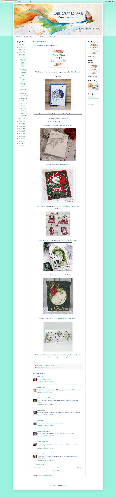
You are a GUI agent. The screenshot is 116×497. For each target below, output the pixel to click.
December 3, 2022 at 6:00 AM (45, 381)
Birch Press (75, 72)
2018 (20, 126)
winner (60, 368)
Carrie (39, 421)
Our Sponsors (39, 36)
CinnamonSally (41, 431)
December (23, 57)
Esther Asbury (73, 240)
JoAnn (70, 275)
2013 (20, 138)
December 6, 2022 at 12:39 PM (45, 460)
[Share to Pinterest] (53, 365)
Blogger (65, 485)
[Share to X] (50, 365)
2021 (20, 119)
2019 (20, 124)
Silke (59, 76)
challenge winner (54, 368)
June (21, 103)
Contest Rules (27, 36)
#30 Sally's (54, 125)
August (22, 98)
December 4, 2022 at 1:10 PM (45, 448)
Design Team (51, 36)
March (22, 111)
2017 (20, 128)
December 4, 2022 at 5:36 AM (45, 425)
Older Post (79, 468)
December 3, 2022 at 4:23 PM (45, 415)
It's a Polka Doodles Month (23, 84)
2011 (20, 143)
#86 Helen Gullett (65, 206)
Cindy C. (39, 387)
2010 (20, 146)
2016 (20, 131)
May (21, 106)
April (22, 108)
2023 (20, 52)
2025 (20, 47)
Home (18, 36)
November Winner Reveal (22, 79)
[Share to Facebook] (51, 365)
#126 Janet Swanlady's (60, 318)
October (22, 93)
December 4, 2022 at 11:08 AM (45, 436)
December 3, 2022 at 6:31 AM (45, 392)
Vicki (38, 377)
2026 (20, 45)
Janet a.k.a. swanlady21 (44, 398)
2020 (20, 121)
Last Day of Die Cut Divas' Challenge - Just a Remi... (23, 62)
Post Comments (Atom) (46, 475)
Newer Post (37, 468)
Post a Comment (40, 464)
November (23, 89)
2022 (39, 368)
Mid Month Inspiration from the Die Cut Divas (23, 72)
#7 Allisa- (67, 165)
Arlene (39, 410)
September (23, 96)
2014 (20, 136)
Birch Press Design (45, 368)
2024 (20, 50)
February (22, 113)
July (21, 101)
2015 (20, 133)
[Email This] (46, 365)
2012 (20, 141)
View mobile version (58, 471)
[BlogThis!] (48, 365)
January (22, 116)
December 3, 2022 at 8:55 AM (45, 404)
